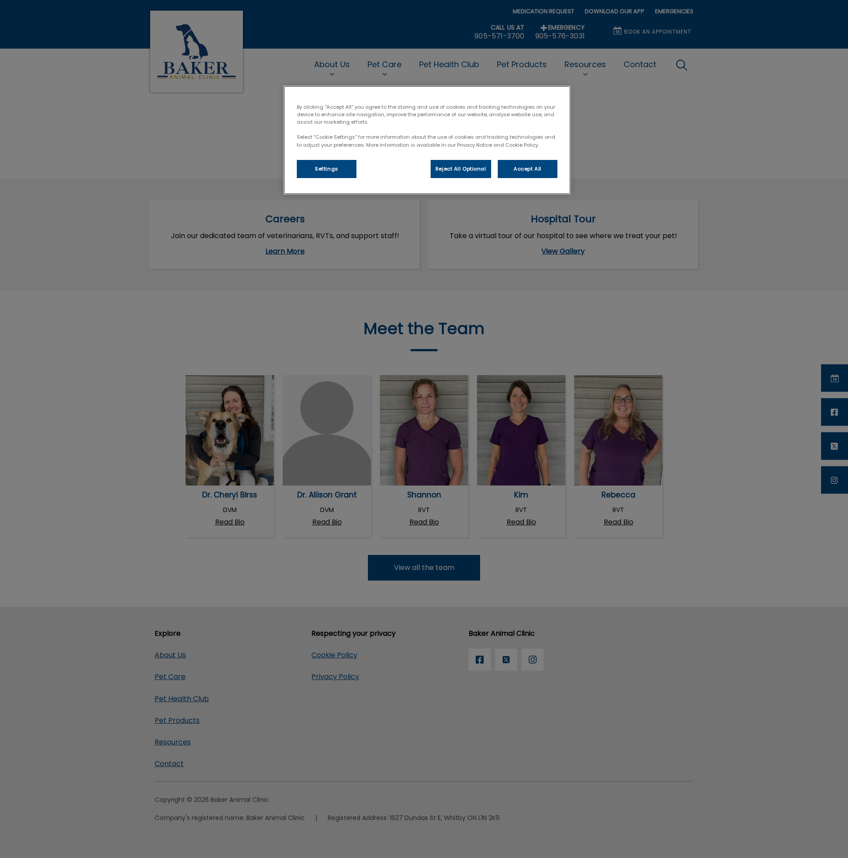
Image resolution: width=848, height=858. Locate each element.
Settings (326, 168)
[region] (427, 140)
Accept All (527, 168)
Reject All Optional (460, 168)
